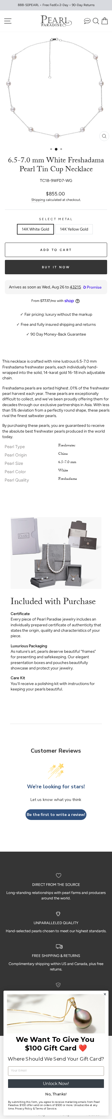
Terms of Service (45, 1108)
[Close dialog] (105, 994)
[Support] (87, 20)
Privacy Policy (23, 1108)
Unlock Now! (56, 1083)
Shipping (38, 200)
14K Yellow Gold (74, 229)
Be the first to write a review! (56, 814)
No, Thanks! (56, 1094)
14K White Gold (35, 229)
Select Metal (56, 219)
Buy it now (56, 267)
